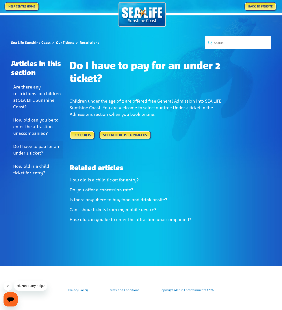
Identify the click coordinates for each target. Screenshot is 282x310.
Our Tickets (65, 43)
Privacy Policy (78, 290)
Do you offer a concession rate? (101, 189)
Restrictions (89, 43)
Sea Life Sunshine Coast (30, 43)
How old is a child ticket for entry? (31, 169)
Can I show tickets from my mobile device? (113, 209)
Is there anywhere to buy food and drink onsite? (118, 199)
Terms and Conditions (123, 290)
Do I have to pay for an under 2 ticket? (36, 150)
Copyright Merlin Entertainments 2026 (187, 290)
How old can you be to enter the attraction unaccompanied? (36, 126)
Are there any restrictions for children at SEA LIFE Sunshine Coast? (37, 96)
